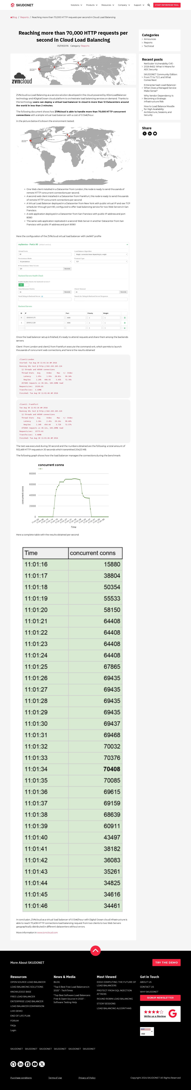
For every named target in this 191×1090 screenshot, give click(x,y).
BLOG (57, 982)
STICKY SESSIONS (106, 1003)
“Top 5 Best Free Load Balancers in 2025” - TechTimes (71, 989)
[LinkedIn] (150, 133)
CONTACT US (147, 987)
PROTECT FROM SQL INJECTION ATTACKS (114, 992)
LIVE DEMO (16, 1011)
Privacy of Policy (87, 1078)
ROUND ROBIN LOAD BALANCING (115, 999)
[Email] (155, 133)
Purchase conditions (21, 1078)
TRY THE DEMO (166, 962)
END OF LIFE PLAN (20, 1016)
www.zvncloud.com (47, 932)
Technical (149, 46)
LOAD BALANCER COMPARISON (27, 1006)
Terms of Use (55, 1078)
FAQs (13, 1025)
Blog (14, 17)
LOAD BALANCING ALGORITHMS (114, 1008)
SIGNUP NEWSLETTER (160, 997)
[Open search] (149, 5)
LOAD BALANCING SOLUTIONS (26, 987)
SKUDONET (16, 1049)
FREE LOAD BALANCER (22, 996)
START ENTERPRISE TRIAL (167, 5)
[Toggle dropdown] (81, 5)
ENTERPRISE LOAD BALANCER (26, 1001)
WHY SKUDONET (149, 992)
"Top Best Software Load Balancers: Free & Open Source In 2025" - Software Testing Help (72, 999)
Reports (24, 17)
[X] (145, 133)
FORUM (14, 1021)
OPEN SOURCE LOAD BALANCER (27, 982)
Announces (150, 39)
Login (13, 1030)
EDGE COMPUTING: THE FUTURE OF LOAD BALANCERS (116, 984)
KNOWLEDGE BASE (20, 992)
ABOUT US (146, 982)
